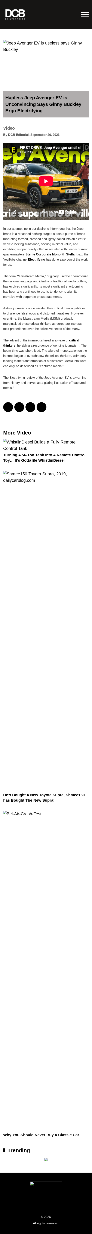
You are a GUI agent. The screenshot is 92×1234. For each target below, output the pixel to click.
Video (9, 128)
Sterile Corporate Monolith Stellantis (52, 254)
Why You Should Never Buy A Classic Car (41, 1135)
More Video (17, 433)
